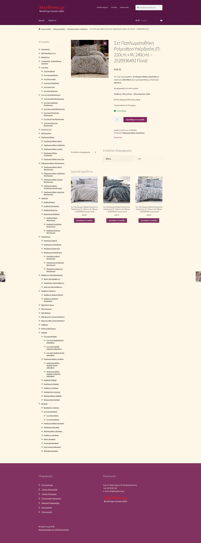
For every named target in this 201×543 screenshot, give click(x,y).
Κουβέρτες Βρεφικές (51, 435)
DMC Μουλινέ (46, 313)
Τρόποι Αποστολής (49, 489)
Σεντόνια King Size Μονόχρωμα (51, 124)
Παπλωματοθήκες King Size (54, 159)
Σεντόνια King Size (51, 91)
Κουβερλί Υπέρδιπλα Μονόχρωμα (54, 225)
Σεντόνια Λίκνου (52, 416)
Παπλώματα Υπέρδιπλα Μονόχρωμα (55, 264)
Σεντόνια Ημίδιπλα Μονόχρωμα (51, 104)
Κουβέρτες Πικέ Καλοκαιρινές (52, 275)
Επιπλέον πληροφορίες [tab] (80, 152)
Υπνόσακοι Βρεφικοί (51, 443)
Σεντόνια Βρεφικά (50, 412)
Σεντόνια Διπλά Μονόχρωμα (54, 109)
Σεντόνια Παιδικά (50, 336)
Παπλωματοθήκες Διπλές (53, 149)
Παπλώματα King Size (52, 249)
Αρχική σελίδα (46, 29)
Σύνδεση (114, 7)
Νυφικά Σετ (45, 57)
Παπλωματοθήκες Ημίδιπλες (54, 145)
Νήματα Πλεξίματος (48, 329)
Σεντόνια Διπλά (49, 79)
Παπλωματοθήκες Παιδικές (54, 359)
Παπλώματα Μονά (50, 241)
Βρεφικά (44, 404)
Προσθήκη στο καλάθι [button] (84, 220)
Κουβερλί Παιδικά (50, 380)
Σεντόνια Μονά (49, 71)
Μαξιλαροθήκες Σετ (48, 53)
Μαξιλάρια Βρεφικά (51, 451)
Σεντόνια (44, 67)
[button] (105, 43)
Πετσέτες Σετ (46, 129)
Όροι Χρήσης (47, 507)
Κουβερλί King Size (50, 210)
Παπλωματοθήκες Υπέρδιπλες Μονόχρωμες (53, 187)
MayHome (118, 137)
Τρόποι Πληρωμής (49, 494)
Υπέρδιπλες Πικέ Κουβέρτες (54, 283)
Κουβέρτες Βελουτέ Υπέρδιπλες (51, 300)
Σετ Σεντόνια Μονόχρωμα (50, 95)
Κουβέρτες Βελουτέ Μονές (53, 295)
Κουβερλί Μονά (49, 202)
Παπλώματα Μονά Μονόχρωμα (53, 257)
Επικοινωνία (124, 7)
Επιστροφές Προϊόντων (51, 498)
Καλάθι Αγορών (102, 7)
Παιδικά (44, 333)
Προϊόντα (52, 20)
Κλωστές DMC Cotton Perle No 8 (52, 321)
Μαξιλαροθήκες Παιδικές (53, 396)
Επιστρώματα (46, 309)
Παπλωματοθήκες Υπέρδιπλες (77, 29)
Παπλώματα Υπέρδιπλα (52, 245)
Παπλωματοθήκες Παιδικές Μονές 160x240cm (53, 365)
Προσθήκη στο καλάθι (135, 119)
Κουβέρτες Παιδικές (51, 388)
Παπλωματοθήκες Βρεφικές (54, 423)
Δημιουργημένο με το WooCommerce (54, 529)
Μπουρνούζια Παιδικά (52, 400)
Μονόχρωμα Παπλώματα (53, 252)
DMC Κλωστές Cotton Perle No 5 (52, 317)
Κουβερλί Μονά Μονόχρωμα (52, 219)
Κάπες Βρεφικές (50, 439)
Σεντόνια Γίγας (49, 87)
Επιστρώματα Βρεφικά (52, 447)
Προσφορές (45, 49)
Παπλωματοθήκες (59, 29)
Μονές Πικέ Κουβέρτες (52, 279)
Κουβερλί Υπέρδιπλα (51, 206)
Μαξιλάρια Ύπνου (47, 305)
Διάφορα (44, 325)
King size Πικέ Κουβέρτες (53, 287)
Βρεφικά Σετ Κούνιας (51, 408)
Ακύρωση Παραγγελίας (50, 503)
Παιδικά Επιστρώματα (52, 392)
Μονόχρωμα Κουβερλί (52, 214)
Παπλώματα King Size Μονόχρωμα (54, 270)
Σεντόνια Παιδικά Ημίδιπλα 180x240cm (54, 348)
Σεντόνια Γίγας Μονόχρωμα (54, 119)
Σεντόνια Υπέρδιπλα (51, 83)
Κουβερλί (44, 198)
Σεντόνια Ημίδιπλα (51, 75)
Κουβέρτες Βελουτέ (48, 291)
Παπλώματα (45, 237)
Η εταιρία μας (47, 485)
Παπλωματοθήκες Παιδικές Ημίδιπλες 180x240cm (54, 374)
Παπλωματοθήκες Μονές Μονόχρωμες (53, 168)
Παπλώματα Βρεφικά (51, 427)
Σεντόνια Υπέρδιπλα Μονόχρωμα (51, 114)
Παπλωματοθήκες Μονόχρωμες (52, 163)
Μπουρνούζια (46, 133)
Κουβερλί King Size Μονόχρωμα (53, 232)
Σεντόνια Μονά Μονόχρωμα (54, 99)
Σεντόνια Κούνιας (53, 420)
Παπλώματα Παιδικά (51, 384)
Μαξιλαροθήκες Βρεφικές (53, 431)
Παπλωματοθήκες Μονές (53, 141)
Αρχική (41, 20)
